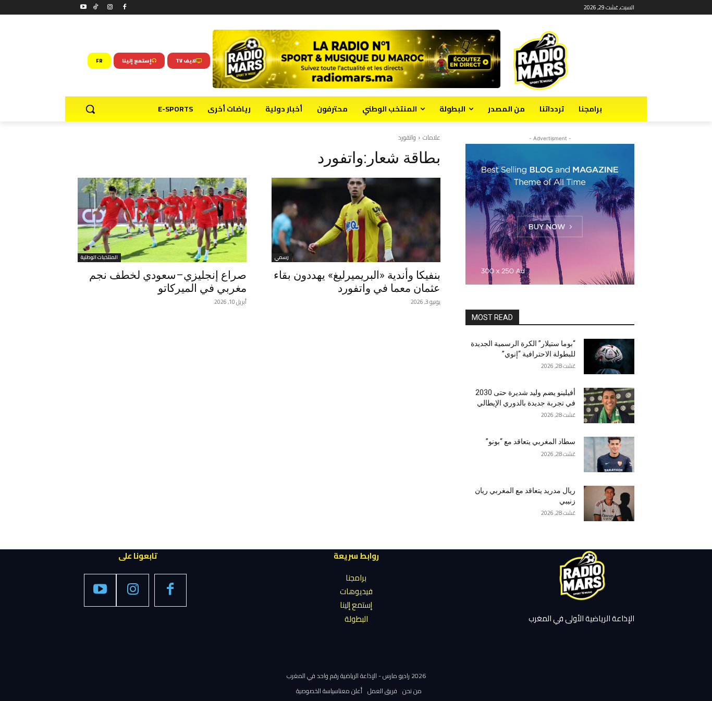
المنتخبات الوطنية (99, 257)
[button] (90, 108)
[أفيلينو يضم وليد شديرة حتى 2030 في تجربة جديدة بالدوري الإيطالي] (609, 405)
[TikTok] (96, 8)
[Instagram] (110, 8)
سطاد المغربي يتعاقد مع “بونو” (530, 441)
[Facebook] (124, 8)
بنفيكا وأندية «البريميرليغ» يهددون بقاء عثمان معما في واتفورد (357, 281)
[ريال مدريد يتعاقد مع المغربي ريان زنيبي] (609, 503)
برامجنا (356, 577)
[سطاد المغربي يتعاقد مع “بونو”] (609, 454)
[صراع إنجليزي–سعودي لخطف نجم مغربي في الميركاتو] (162, 220)
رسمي (282, 257)
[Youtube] (84, 8)
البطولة (356, 618)
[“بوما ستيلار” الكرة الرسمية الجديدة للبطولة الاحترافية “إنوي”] (609, 356)
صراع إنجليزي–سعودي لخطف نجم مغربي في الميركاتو (168, 281)
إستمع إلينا (356, 604)
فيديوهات (356, 591)
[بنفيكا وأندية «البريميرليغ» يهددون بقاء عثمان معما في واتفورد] (356, 220)
